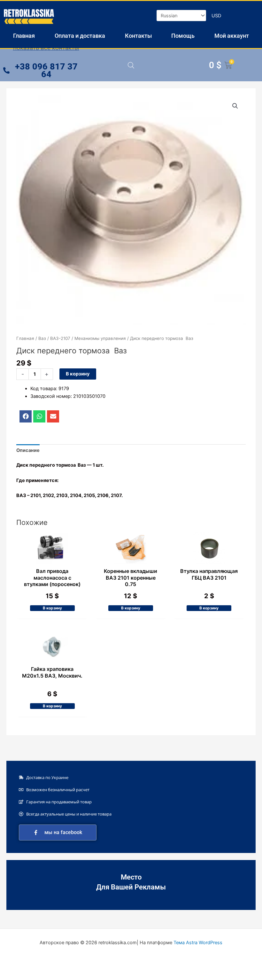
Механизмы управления (100, 338)
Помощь (183, 35)
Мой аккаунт (231, 35)
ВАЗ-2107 (60, 338)
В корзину (78, 374)
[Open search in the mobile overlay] (131, 65)
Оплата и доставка (80, 35)
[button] (235, 106)
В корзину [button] (52, 608)
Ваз (42, 338)
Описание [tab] (28, 450)
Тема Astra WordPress (197, 942)
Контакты (138, 35)
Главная (24, 35)
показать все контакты (46, 48)
